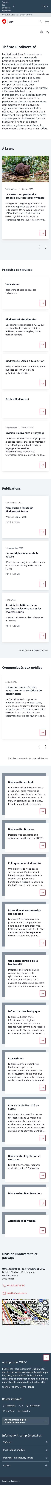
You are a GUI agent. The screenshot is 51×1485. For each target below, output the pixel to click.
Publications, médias (14, 1449)
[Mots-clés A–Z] (41, 6)
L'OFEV (6, 1465)
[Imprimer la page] (41, 32)
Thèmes (7, 1442)
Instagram (35, 1405)
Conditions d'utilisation (10, 1481)
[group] (25, 197)
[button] (46, 1358)
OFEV (11, 21)
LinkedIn (25, 1411)
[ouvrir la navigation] (47, 21)
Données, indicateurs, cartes (18, 1457)
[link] (25, 795)
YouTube (10, 1411)
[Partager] (47, 32)
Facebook (11, 1405)
